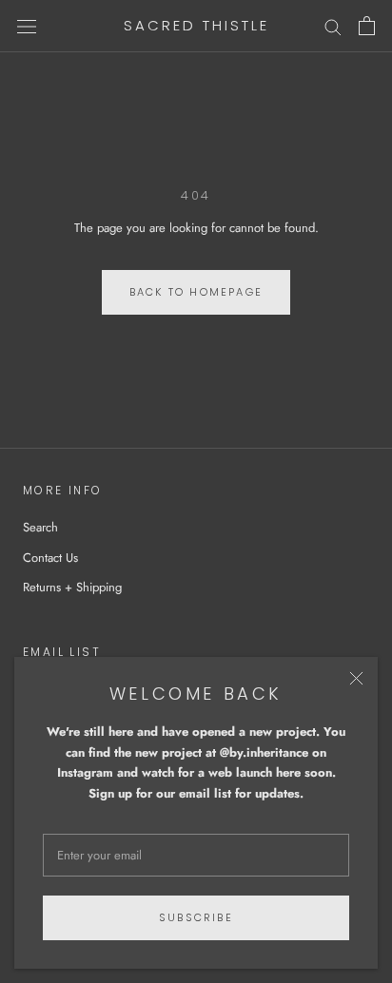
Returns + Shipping (72, 587)
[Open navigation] (26, 26)
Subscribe (196, 917)
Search (40, 527)
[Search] (333, 26)
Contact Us (50, 558)
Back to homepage (196, 291)
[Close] (356, 678)
